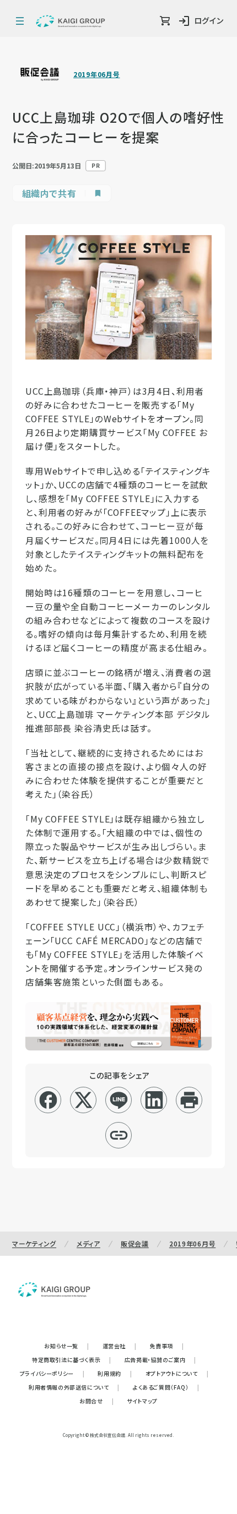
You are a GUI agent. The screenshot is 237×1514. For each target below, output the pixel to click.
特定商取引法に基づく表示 (71, 1359)
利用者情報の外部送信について (74, 1387)
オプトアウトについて (177, 1373)
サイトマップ (142, 1401)
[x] (83, 1100)
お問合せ (96, 1401)
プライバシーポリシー (52, 1373)
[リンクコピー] (118, 1135)
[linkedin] (154, 1100)
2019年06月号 (96, 74)
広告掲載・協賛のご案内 (160, 1359)
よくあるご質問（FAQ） (166, 1387)
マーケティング (34, 1243)
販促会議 (135, 1243)
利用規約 (115, 1373)
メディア (88, 1243)
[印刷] (189, 1100)
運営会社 (120, 1346)
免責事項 (167, 1346)
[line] (118, 1100)
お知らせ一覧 (66, 1346)
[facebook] (48, 1100)
